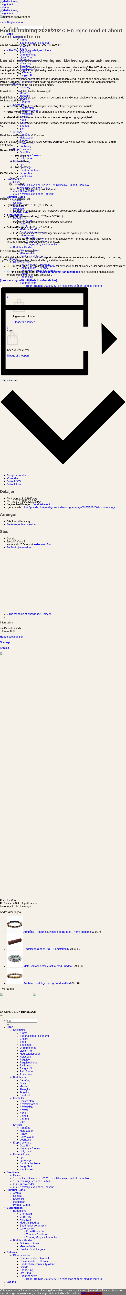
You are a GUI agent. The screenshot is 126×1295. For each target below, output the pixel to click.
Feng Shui (26, 173)
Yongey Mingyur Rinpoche (41, 244)
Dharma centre (21, 262)
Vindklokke (26, 176)
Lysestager (26, 1160)
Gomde (24, 1267)
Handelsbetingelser (11, 636)
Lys (22, 164)
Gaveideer (13, 1172)
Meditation (19, 208)
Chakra (17, 202)
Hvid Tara (25, 1219)
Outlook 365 (14, 481)
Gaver (16, 182)
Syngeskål (26, 75)
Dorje (23, 1083)
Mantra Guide (27, 253)
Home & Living (21, 1154)
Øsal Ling (25, 1273)
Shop (10, 1027)
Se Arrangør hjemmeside (21, 524)
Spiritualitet (19, 1030)
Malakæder (26, 137)
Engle (23, 48)
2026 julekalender (23, 1184)
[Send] (8, 1024)
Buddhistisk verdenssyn (33, 1225)
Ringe (23, 1133)
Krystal (24, 1110)
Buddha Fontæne (30, 170)
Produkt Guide (21, 1204)
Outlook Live (14, 484)
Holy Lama (26, 158)
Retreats (12, 1252)
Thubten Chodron (36, 1234)
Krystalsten (26, 113)
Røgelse (25, 1059)
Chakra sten (27, 108)
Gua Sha (25, 152)
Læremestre (27, 235)
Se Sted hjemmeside (19, 547)
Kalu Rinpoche (35, 1231)
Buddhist (25, 1095)
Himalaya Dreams (30, 155)
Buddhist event (28, 282)
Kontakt (5, 648)
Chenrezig (26, 1213)
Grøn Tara (25, 223)
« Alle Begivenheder (12, 22)
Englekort (25, 1044)
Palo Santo (26, 1071)
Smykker (18, 131)
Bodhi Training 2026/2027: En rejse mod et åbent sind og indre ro (64, 1279)
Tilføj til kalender (9, 380)
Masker (24, 93)
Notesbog (25, 63)
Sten (22, 128)
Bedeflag (25, 87)
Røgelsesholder (29, 1062)
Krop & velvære (22, 149)
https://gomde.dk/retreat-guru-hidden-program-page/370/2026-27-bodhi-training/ (69, 507)
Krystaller (18, 1098)
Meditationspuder (30, 1053)
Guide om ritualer (30, 1243)
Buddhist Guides (22, 247)
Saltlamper (26, 72)
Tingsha (24, 1092)
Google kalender (16, 475)
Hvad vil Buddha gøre (32, 1249)
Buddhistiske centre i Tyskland (37, 1264)
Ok (82, 1293)
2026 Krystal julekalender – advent (33, 194)
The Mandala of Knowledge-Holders (29, 50)
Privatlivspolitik (93, 1293)
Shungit (24, 125)
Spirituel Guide (16, 1190)
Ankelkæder (27, 143)
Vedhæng (25, 146)
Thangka (25, 1089)
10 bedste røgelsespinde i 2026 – (32, 1181)
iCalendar (12, 478)
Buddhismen (15, 214)
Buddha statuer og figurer (34, 42)
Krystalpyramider (29, 1104)
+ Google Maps (43, 544)
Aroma (23, 39)
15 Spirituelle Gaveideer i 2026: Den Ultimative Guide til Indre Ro (51, 185)
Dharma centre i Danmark (35, 1258)
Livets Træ (26, 57)
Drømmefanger (28, 54)
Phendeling (26, 277)
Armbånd (25, 1127)
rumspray (49, 266)
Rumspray (26, 1074)
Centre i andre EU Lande (34, 268)
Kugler (23, 119)
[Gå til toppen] (1, 1015)
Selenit (24, 1116)
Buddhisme (19, 1077)
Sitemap (5, 642)
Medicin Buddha (29, 229)
